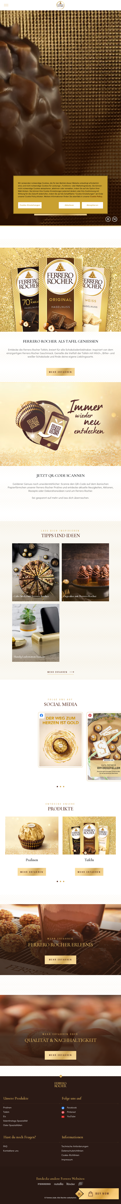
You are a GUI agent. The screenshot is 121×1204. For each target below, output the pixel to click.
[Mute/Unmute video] (114, 219)
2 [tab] (61, 882)
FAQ (5, 1146)
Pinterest (71, 1111)
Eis (4, 1116)
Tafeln (6, 1111)
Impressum (67, 1159)
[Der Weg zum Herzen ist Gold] (60, 739)
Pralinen (7, 1107)
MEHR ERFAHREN (60, 372)
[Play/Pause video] (108, 219)
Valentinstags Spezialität (15, 1120)
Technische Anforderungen (74, 1146)
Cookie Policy (96, 197)
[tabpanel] (31, 849)
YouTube (71, 1116)
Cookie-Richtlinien (70, 1155)
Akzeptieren (92, 205)
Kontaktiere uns (10, 1150)
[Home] (60, 5)
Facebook (72, 1107)
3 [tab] (64, 882)
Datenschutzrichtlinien (72, 1150)
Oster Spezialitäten (12, 1125)
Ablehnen (69, 205)
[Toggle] (79, 1194)
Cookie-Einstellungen (30, 205)
